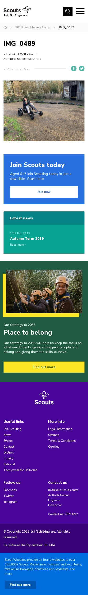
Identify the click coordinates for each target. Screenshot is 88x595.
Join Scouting (12, 429)
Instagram (10, 502)
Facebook (10, 490)
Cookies (53, 447)
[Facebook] (74, 68)
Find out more (44, 367)
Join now (44, 192)
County (8, 458)
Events (8, 441)
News (7, 435)
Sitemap (53, 435)
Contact (9, 447)
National (9, 464)
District (8, 452)
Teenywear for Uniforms (20, 470)
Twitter (9, 496)
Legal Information (60, 429)
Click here (71, 514)
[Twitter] (81, 68)
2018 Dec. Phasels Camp (32, 27)
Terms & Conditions (62, 441)
